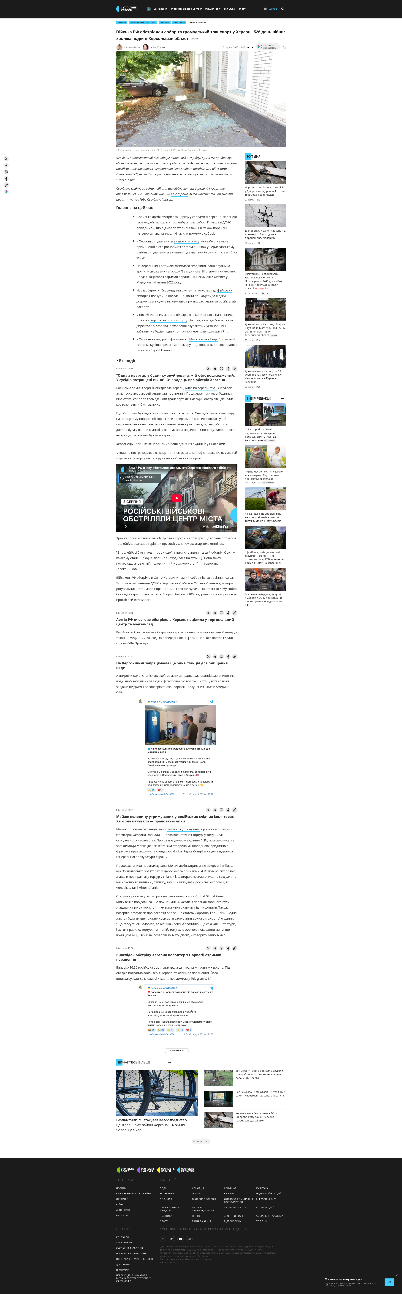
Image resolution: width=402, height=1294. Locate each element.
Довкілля (166, 1199)
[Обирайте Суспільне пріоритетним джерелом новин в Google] (6, 191)
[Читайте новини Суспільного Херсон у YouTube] (180, 1239)
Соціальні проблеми (269, 1215)
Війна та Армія (201, 1221)
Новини (121, 1188)
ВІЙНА (120, 1204)
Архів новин (124, 1242)
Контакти (122, 1237)
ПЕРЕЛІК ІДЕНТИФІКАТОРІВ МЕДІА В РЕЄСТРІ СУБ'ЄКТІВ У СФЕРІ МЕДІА (133, 1278)
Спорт (242, 9)
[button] (6, 158)
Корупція (198, 1188)
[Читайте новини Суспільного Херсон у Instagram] (172, 1239)
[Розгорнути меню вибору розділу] (149, 9)
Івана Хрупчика (218, 266)
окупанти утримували (183, 829)
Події (163, 1188)
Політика (166, 1215)
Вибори (229, 1193)
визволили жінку (186, 241)
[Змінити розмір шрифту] (284, 47)
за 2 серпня (179, 194)
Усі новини (160, 9)
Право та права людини (170, 1209)
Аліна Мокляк (157, 47)
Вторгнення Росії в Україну (186, 9)
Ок (389, 1282)
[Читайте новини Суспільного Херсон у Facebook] (163, 1239)
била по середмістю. (201, 388)
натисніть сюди (203, 1259)
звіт (119, 846)
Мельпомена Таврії (203, 339)
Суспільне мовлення (130, 1248)
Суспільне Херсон (159, 199)
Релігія (196, 1215)
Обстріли (122, 22)
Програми (122, 1269)
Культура (229, 9)
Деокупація (179, 22)
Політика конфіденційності (134, 1258)
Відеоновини (233, 1221)
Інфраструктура (266, 1199)
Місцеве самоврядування (203, 1209)
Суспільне (202, 1256)
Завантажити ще (177, 1051)
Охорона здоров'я (204, 1199)
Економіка (167, 1193)
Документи (123, 1264)
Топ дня (261, 1221)
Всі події (127, 360)
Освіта (196, 1193)
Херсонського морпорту (168, 320)
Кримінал (230, 1188)
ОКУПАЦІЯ (164, 22)
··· (253, 9)
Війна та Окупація (198, 22)
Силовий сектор (235, 1207)
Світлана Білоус (132, 47)
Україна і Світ (212, 9)
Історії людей (265, 1207)
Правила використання (131, 1253)
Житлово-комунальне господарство (239, 1200)
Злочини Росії (233, 1215)
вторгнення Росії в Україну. (180, 158)
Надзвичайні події (268, 1193)
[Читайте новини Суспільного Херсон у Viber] (189, 1239)
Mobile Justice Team (151, 846)
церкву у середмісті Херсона (200, 217)
